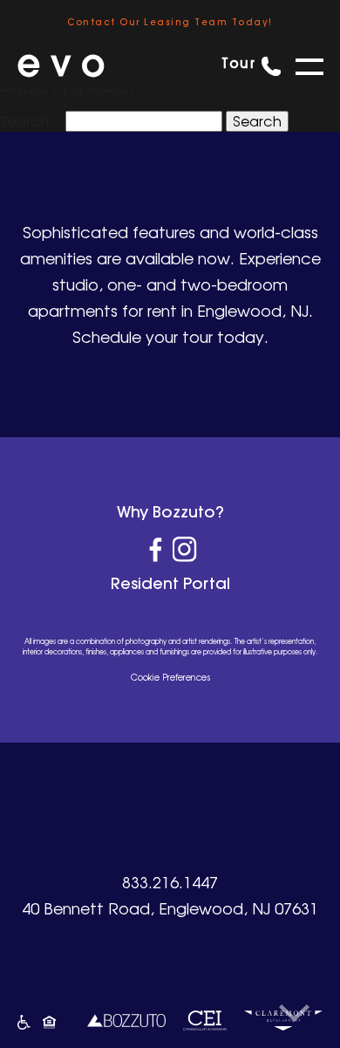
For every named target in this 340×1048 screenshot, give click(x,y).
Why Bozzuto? (170, 512)
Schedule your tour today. (170, 336)
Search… (31, 121)
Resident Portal (170, 583)
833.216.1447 (170, 882)
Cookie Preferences (170, 677)
